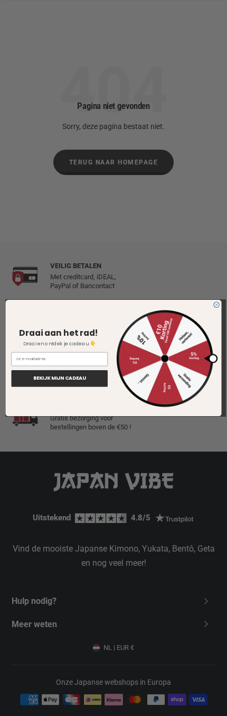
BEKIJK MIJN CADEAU (59, 378)
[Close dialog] (216, 304)
